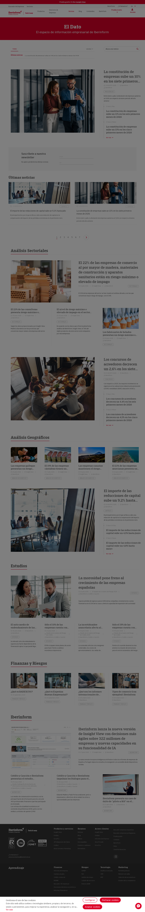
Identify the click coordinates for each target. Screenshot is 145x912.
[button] (138, 906)
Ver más (9, 909)
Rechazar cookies (110, 900)
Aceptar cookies (92, 907)
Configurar (90, 900)
